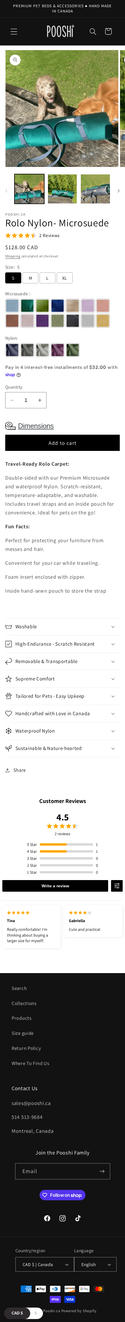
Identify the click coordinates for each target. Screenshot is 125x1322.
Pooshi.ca (51, 1310)
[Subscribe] (102, 1171)
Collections (24, 1003)
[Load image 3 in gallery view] (95, 189)
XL (64, 278)
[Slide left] (6, 190)
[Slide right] (118, 190)
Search (19, 988)
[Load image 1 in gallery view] (29, 189)
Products (22, 1018)
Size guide (23, 1033)
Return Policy (26, 1048)
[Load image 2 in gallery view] (62, 189)
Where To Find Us (30, 1063)
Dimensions (36, 426)
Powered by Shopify (79, 1310)
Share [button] (19, 770)
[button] (14, 31)
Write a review (55, 886)
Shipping (12, 256)
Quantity (13, 387)
